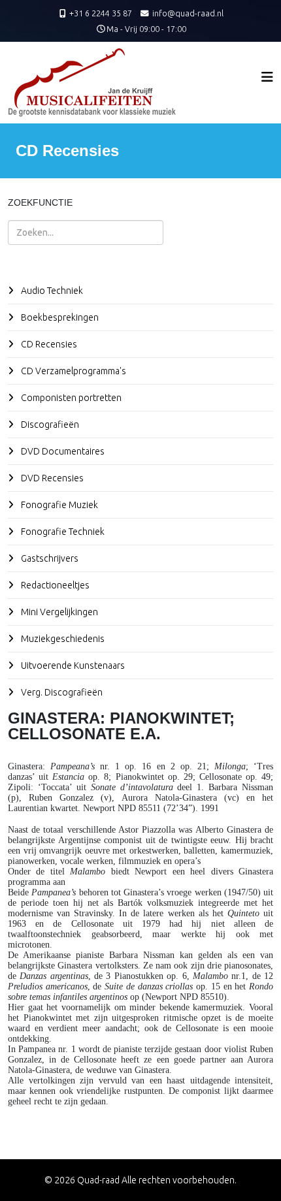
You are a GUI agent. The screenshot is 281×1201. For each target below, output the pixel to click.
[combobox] (85, 232)
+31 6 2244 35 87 (100, 13)
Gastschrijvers (48, 558)
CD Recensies (48, 344)
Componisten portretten (70, 397)
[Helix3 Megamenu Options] (267, 76)
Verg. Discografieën (61, 692)
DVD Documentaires (62, 451)
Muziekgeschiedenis (62, 638)
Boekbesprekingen (59, 317)
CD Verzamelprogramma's (72, 371)
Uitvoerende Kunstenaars (72, 665)
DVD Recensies (51, 478)
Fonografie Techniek (62, 531)
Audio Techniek (51, 290)
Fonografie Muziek (58, 505)
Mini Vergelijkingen (58, 612)
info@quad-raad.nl (187, 13)
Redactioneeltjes (54, 585)
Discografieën (49, 424)
